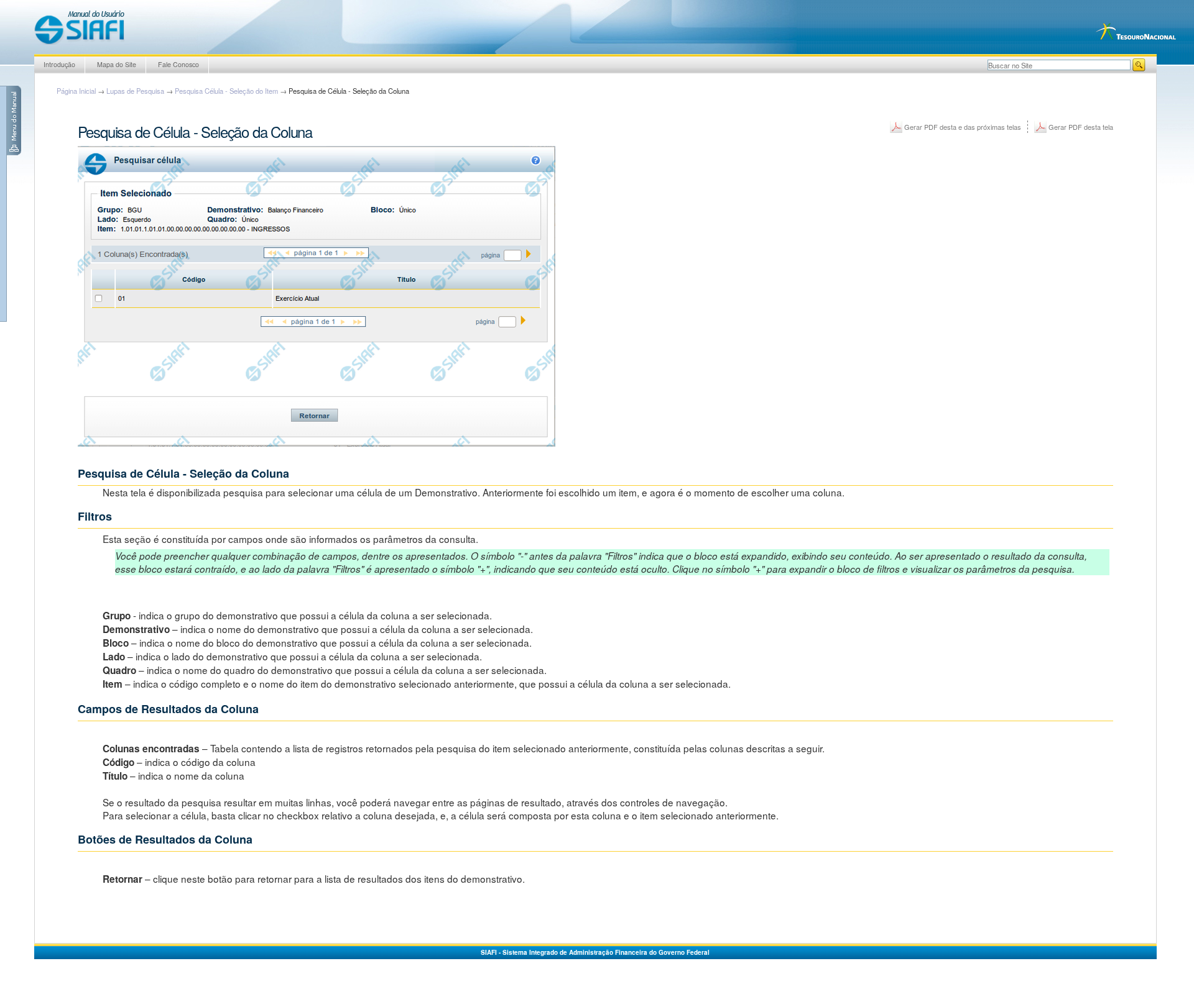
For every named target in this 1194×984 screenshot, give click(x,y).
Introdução (59, 64)
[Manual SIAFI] (79, 27)
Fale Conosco (178, 64)
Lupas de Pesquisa (135, 91)
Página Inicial (76, 91)
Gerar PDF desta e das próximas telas (962, 127)
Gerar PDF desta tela (1080, 127)
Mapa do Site (116, 64)
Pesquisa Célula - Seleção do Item (226, 91)
